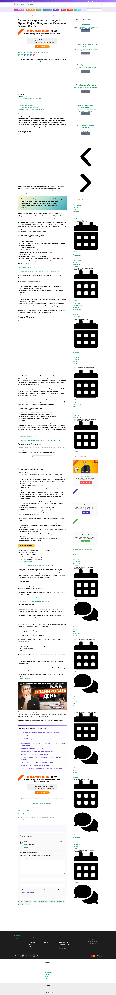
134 (74, 767)
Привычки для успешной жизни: (27, 436)
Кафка (34, 901)
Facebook (42, 803)
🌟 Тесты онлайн (92, 945)
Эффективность (30, 9)
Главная (17, 15)
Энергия (39, 9)
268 (74, 696)
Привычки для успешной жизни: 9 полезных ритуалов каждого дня (40, 440)
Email (21, 882)
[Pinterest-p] (101, 1)
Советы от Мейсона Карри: (26, 561)
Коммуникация (47, 9)
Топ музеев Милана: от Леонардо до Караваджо (35, 765)
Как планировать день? (25, 678)
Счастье (70, 9)
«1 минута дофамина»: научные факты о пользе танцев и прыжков (40, 732)
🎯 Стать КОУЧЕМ (92, 939)
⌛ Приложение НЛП (93, 943)
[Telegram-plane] (94, 1)
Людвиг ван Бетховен (26, 105)
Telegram (48, 803)
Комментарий (23, 858)
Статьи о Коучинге (19, 9)
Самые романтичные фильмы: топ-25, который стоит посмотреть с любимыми (85, 420)
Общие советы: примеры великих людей (32, 109)
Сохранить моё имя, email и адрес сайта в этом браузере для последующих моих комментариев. (41, 889)
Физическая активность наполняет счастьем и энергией (37, 751)
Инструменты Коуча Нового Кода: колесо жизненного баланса (84, 269)
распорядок (52, 901)
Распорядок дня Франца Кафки (31, 98)
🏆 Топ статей (91, 934)
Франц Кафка (24, 96)
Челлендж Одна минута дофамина (31, 736)
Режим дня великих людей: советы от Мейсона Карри (36, 565)
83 (74, 907)
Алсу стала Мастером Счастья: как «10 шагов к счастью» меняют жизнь (41, 768)
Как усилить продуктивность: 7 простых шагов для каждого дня (39, 272)
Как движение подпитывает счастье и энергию (34, 754)
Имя (21, 876)
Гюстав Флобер (25, 101)
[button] (19, 55)
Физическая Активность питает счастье (32, 748)
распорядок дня (60, 901)
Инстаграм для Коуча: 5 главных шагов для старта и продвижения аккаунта (84, 220)
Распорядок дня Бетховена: (30, 107)
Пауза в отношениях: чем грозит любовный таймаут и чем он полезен (84, 368)
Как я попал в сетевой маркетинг (81, 779)
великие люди (28, 901)
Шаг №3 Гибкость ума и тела (29, 739)
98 (74, 834)
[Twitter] (92, 1)
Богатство (56, 9)
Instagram (36, 803)
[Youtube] (88, 1)
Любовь (63, 9)
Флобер (27, 904)
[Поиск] (100, 10)
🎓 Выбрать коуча (92, 937)
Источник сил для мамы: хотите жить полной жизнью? (84, 640)
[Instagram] (97, 1)
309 (74, 624)
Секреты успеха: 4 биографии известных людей (34, 601)
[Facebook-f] (90, 1)
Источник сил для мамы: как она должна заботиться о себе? (83, 568)
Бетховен (20, 901)
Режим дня (20, 904)
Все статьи (77, 9)
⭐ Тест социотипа (49, 992)
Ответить (26, 847)
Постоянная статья (42, 901)
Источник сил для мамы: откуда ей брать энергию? (86, 712)
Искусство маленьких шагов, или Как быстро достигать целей (84, 851)
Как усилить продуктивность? (27, 267)
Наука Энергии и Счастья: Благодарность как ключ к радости (38, 762)
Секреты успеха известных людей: (28, 597)
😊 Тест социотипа (93, 941)
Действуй (23, 15)
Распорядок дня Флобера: (30, 103)
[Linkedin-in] (99, 1)
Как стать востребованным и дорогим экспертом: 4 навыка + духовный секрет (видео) (86, 318)
